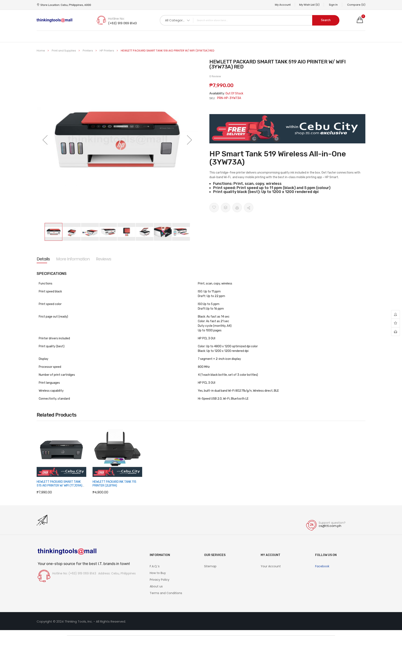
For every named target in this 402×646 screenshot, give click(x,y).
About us (156, 586)
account (395, 314)
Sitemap (210, 566)
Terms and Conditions (166, 593)
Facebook (322, 566)
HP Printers (107, 51)
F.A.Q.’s (155, 566)
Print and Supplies (64, 51)
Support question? (332, 522)
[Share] (248, 207)
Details (43, 259)
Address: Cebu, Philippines (117, 573)
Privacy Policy (159, 580)
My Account (283, 5)
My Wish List (309, 5)
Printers (88, 51)
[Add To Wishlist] (214, 207)
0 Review (215, 76)
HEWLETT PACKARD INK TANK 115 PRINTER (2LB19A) (114, 483)
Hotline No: (116, 18)
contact (395, 331)
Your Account (271, 566)
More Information (73, 259)
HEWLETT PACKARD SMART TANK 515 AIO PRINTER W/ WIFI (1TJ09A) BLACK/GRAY (59, 485)
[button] (45, 139)
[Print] (237, 207)
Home (41, 51)
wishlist (395, 323)
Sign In (333, 5)
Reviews (103, 259)
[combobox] (249, 20)
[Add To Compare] (225, 207)
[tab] (43, 259)
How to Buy (158, 573)
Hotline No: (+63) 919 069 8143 (74, 573)
